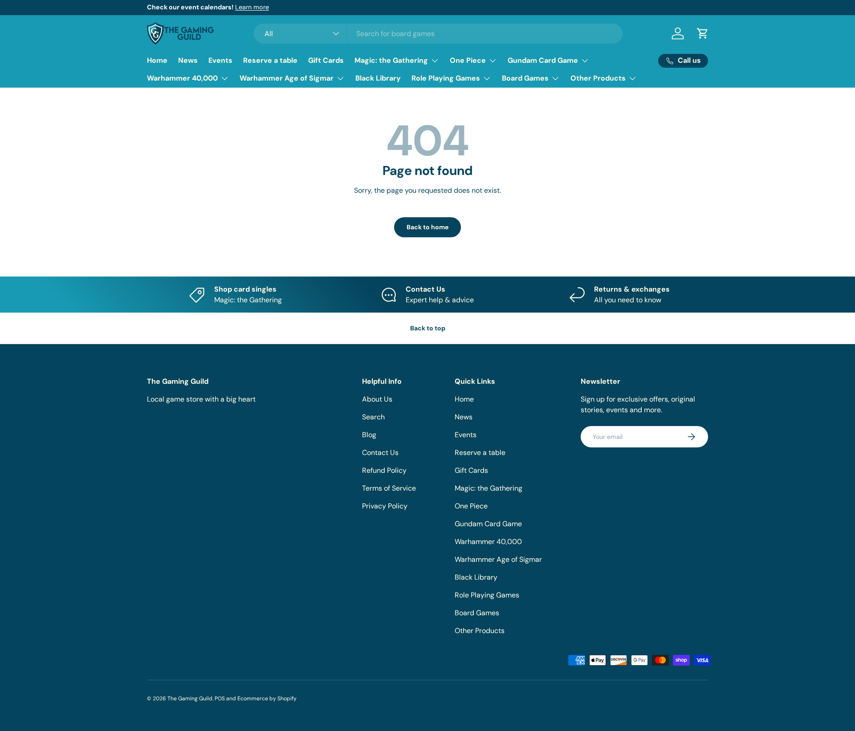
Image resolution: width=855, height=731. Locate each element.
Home (157, 60)
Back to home (427, 227)
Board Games (525, 78)
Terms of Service (389, 488)
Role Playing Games (445, 78)
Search (373, 417)
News (188, 60)
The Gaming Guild (189, 698)
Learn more (252, 7)
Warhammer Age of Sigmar (287, 78)
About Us (377, 399)
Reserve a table (270, 60)
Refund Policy (384, 470)
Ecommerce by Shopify (267, 698)
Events (220, 60)
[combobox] (438, 34)
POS (220, 698)
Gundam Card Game (543, 60)
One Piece (468, 60)
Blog (369, 434)
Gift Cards (326, 60)
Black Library (378, 78)
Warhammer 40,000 (182, 78)
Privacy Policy (384, 506)
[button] (702, 33)
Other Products (598, 78)
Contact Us (380, 452)
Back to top (427, 328)
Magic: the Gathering (391, 60)
